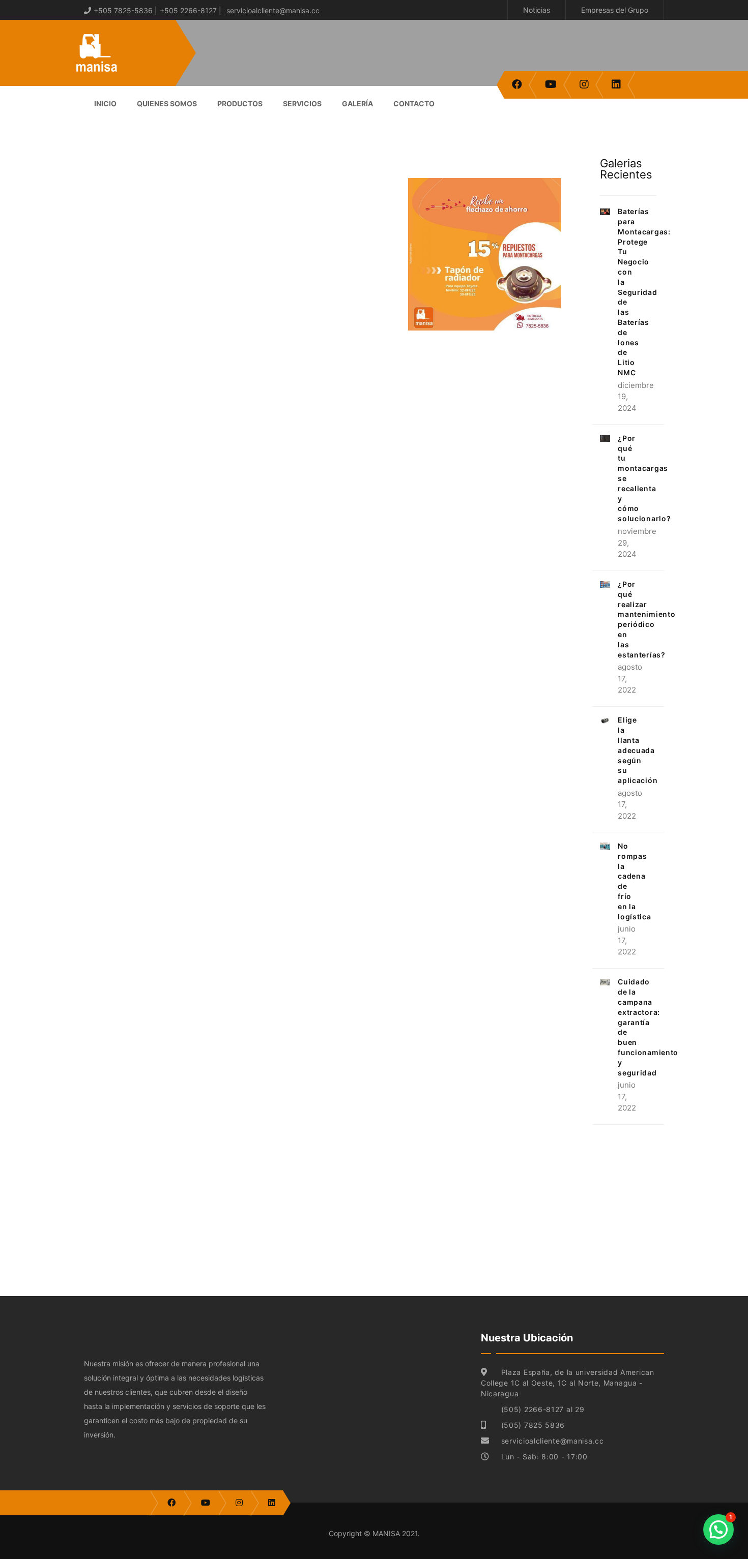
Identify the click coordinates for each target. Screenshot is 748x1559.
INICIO (105, 103)
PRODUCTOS (240, 103)
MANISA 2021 (395, 1533)
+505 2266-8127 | (190, 10)
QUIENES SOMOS (167, 103)
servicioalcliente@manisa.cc (273, 10)
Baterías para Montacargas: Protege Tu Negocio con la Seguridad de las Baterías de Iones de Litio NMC (644, 292)
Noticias (536, 10)
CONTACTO (414, 103)
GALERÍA (357, 103)
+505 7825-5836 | (125, 10)
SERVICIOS (302, 103)
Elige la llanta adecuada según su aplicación (637, 750)
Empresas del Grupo (614, 10)
